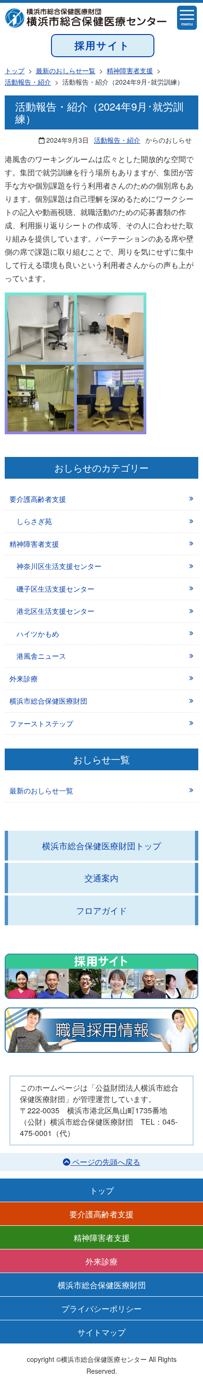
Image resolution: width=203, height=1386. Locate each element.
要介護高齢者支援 (37, 499)
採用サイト (102, 45)
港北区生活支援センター (55, 611)
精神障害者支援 (34, 544)
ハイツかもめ (38, 633)
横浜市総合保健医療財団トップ (101, 845)
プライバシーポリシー (101, 1308)
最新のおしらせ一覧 (41, 790)
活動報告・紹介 (117, 140)
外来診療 (23, 678)
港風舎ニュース (41, 656)
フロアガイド (101, 910)
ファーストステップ (41, 723)
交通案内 (101, 877)
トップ (102, 1190)
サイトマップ (101, 1332)
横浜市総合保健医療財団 (48, 701)
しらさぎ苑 (34, 521)
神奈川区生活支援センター (59, 566)
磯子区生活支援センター (55, 589)
